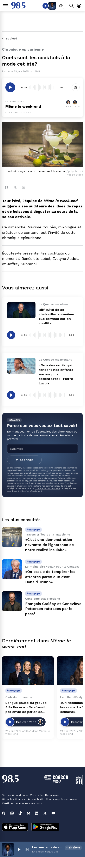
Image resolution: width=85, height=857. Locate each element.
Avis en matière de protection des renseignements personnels (41, 479)
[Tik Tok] (20, 813)
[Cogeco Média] (56, 782)
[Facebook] (6, 187)
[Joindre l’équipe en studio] (61, 6)
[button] (19, 849)
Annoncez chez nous (29, 803)
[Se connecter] (79, 5)
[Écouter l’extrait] (10, 87)
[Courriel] (23, 187)
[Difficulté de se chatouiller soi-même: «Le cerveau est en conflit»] (21, 310)
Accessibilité (35, 799)
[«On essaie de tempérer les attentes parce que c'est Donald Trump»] (12, 569)
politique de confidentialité (47, 488)
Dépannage (52, 795)
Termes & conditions (15, 795)
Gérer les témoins (13, 799)
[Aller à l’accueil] (18, 7)
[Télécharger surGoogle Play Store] (45, 827)
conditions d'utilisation (18, 491)
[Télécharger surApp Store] (15, 827)
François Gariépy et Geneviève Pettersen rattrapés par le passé (53, 608)
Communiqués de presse (61, 799)
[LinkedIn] (36, 813)
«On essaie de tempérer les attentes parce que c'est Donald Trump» (50, 576)
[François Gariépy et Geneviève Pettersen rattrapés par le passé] (12, 601)
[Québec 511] (79, 784)
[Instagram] (12, 813)
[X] (45, 813)
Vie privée (36, 795)
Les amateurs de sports (47, 847)
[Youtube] (53, 813)
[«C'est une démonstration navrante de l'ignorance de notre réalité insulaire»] (12, 537)
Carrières (8, 803)
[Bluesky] (28, 813)
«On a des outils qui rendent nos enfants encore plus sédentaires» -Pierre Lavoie (56, 374)
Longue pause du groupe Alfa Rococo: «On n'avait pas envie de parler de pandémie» (26, 707)
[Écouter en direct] (45, 5)
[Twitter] (15, 187)
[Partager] (76, 87)
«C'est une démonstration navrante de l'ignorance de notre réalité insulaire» (49, 544)
